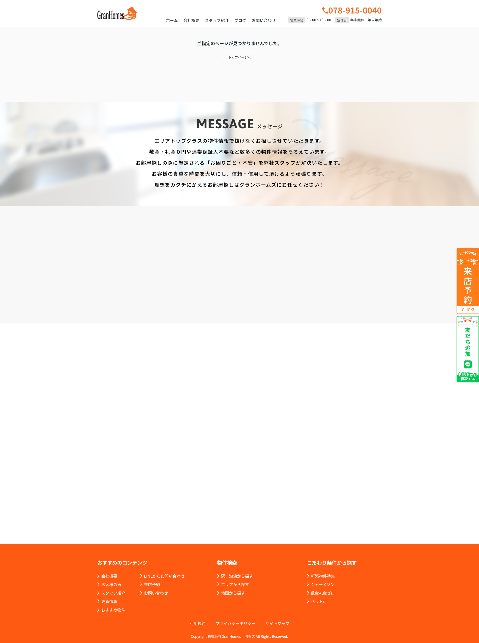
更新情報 (109, 601)
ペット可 (319, 601)
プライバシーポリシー (235, 623)
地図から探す (233, 593)
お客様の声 (111, 584)
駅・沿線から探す (237, 576)
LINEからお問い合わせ (398, 295)
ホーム (172, 20)
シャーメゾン (323, 584)
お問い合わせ (264, 20)
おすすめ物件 (113, 610)
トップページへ (239, 57)
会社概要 (191, 20)
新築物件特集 (323, 576)
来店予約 (253, 295)
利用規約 (198, 623)
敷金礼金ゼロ (323, 593)
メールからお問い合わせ (326, 295)
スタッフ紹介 (217, 20)
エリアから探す (235, 584)
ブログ (240, 20)
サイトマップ (277, 623)
